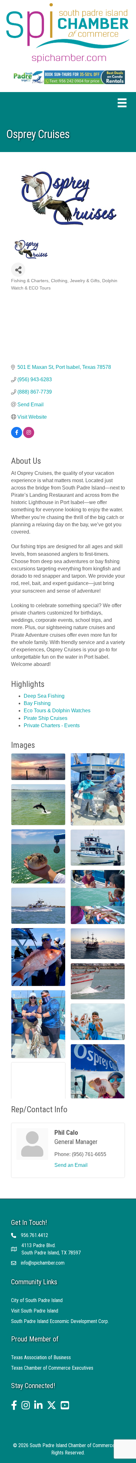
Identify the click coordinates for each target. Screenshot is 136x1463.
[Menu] (122, 102)
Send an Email (71, 1165)
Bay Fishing (37, 703)
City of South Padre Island (37, 1300)
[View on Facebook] (16, 436)
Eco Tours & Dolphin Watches (57, 710)
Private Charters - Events (52, 725)
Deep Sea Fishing (44, 696)
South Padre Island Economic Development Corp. (60, 1321)
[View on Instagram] (28, 436)
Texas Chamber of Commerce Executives (52, 1368)
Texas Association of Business (41, 1357)
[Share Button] (18, 270)
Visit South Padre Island (34, 1311)
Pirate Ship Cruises (45, 718)
